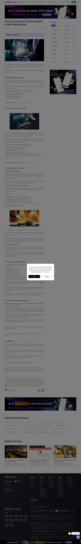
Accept (34, 276)
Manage (47, 276)
